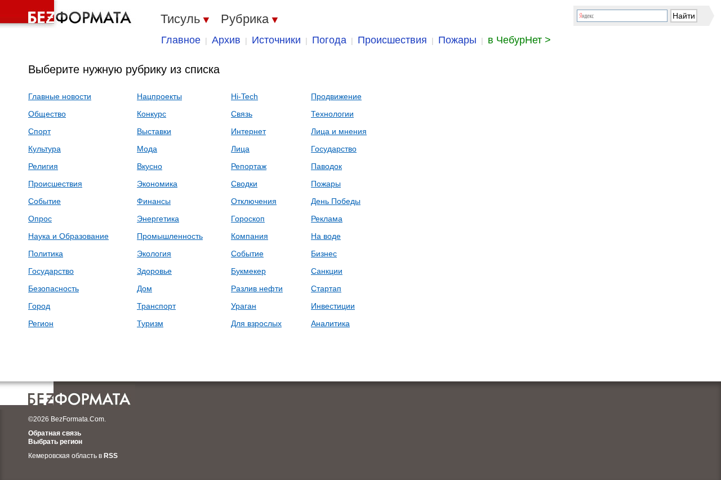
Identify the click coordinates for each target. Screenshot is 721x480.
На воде (326, 236)
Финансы (154, 201)
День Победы (335, 201)
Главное (181, 40)
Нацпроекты (159, 96)
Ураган (243, 305)
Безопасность (53, 288)
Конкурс (151, 113)
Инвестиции (333, 305)
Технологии (332, 113)
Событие (44, 201)
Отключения (254, 201)
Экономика (157, 183)
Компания (249, 236)
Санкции (326, 270)
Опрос (40, 218)
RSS (111, 456)
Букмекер (248, 270)
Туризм (150, 323)
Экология (154, 253)
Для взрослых (256, 323)
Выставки (154, 131)
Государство (51, 270)
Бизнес (324, 253)
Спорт (39, 131)
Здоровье (154, 270)
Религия (43, 166)
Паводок (326, 166)
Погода (329, 40)
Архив (226, 40)
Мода (147, 148)
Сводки (244, 183)
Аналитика (330, 323)
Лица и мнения (339, 131)
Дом (144, 288)
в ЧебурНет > (519, 40)
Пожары (457, 40)
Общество (47, 113)
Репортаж (248, 166)
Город (39, 305)
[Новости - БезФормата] (67, 14)
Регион (41, 323)
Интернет (248, 131)
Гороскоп (248, 218)
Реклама (326, 218)
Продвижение (336, 96)
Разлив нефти (257, 288)
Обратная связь (54, 433)
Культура (44, 148)
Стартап (326, 288)
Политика (45, 253)
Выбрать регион (55, 442)
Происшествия (392, 40)
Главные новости (59, 96)
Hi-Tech (244, 96)
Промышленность (170, 236)
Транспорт (156, 305)
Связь (241, 113)
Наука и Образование (68, 236)
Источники (276, 40)
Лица (240, 148)
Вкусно (149, 166)
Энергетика (158, 218)
